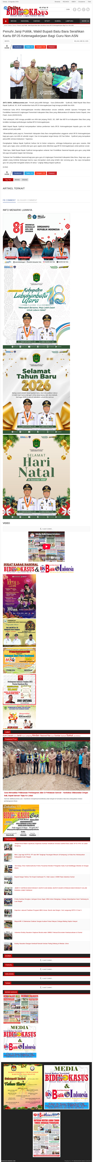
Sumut (69, 735)
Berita (7, 41)
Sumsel (63, 736)
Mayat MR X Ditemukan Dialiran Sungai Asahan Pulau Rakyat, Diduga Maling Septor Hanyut (46, 921)
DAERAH (36, 21)
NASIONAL (25, 21)
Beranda (57, 1)
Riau (49, 736)
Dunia (15, 735)
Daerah (10, 736)
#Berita (17, 180)
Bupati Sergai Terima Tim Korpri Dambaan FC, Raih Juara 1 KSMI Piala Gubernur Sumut (44, 877)
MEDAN (13, 21)
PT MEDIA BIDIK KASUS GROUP (81, 1161)
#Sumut (24, 180)
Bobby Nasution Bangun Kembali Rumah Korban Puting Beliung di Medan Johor (42, 943)
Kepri (23, 735)
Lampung (28, 736)
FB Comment (9, 200)
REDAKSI (66, 1)
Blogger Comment (27, 200)
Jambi (19, 736)
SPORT (47, 21)
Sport (52, 735)
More (84, 21)
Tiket (89, 1)
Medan (35, 735)
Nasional (43, 736)
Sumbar (57, 736)
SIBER (74, 1)
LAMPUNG (69, 21)
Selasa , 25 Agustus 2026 (10, 1)
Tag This (8, 180)
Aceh (5, 736)
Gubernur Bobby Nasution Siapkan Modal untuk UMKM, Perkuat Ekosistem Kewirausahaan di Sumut (48, 932)
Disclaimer (81, 1)
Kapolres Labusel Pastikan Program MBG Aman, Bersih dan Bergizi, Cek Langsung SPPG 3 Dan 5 (48, 910)
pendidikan (77, 735)
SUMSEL (58, 21)
